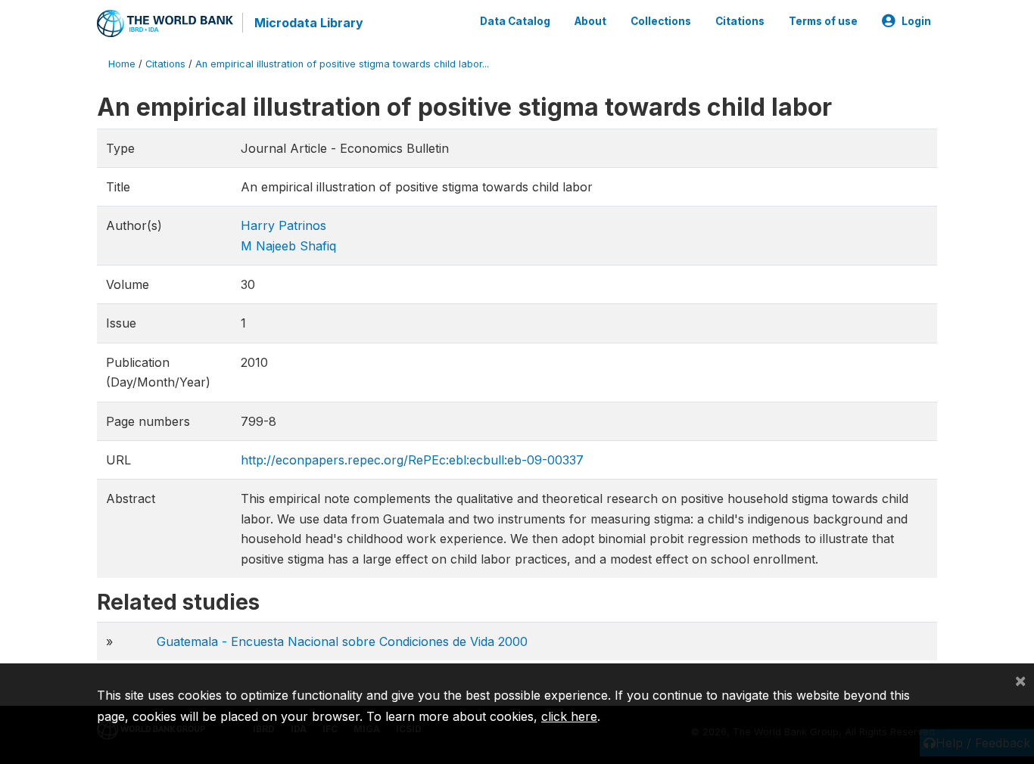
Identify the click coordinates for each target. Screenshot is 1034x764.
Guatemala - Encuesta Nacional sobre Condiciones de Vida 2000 (342, 641)
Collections (661, 21)
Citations (740, 21)
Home (121, 64)
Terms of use (823, 21)
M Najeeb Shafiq (288, 245)
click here (569, 716)
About (590, 21)
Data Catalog (515, 21)
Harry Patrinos (283, 225)
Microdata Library (308, 22)
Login (916, 21)
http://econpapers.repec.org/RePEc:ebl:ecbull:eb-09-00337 (412, 459)
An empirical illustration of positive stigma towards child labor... (342, 64)
